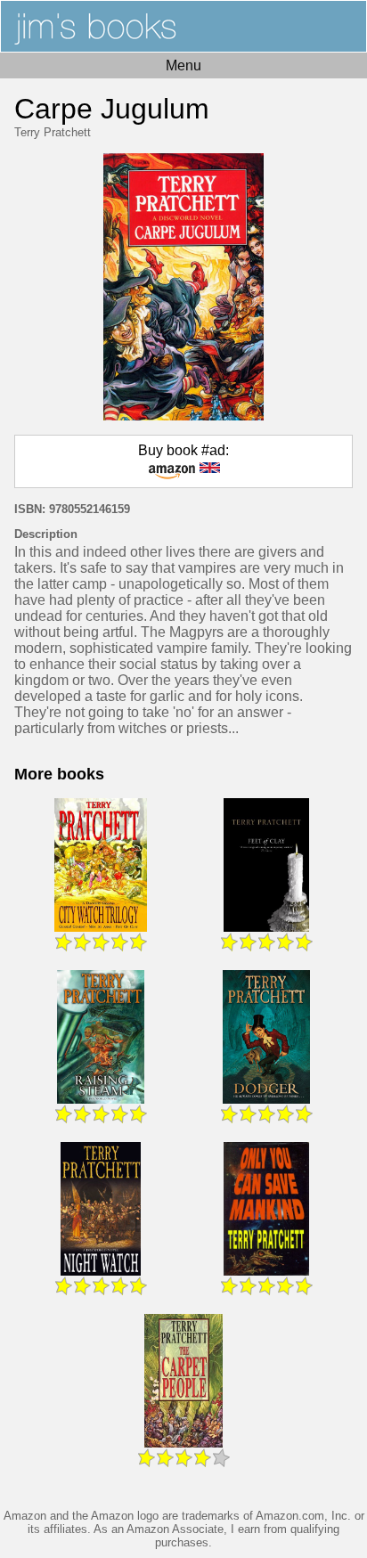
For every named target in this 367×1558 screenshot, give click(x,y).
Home (183, 26)
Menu (183, 65)
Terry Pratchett (52, 132)
